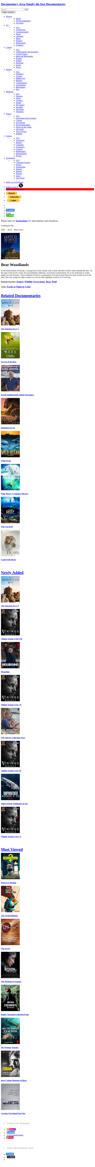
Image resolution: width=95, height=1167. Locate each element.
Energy (19, 165)
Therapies (20, 112)
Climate (19, 120)
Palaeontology (21, 154)
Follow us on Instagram (15, 189)
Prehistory (20, 74)
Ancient (19, 76)
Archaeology (21, 85)
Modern (19, 81)
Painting (19, 41)
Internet (19, 171)
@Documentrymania (15, 1135)
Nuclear (19, 174)
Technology (10, 158)
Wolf (54, 281)
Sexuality (19, 107)
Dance (18, 34)
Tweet (8, 213)
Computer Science (23, 162)
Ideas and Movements (24, 56)
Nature (8, 114)
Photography (21, 43)
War (17, 89)
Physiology (20, 105)
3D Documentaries (23, 21)
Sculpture (19, 45)
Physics (19, 156)
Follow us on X (12, 187)
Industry (19, 169)
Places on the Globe (23, 127)
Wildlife (19, 134)
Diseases (19, 96)
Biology (19, 143)
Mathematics (21, 151)
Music (18, 39)
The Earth (20, 129)
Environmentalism (23, 125)
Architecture (20, 30)
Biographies (20, 87)
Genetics (19, 100)
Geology (19, 149)
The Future (20, 178)
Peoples (19, 58)
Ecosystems (20, 123)
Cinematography (22, 32)
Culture (9, 47)
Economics (20, 147)
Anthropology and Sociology (27, 52)
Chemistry (20, 145)
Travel (18, 67)
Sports (18, 65)
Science (9, 136)
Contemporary (21, 83)
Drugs (18, 98)
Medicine (9, 92)
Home (18, 19)
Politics (19, 61)
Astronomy (20, 140)
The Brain (20, 109)
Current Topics (21, 54)
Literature (19, 36)
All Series (20, 23)
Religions (19, 63)
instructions (22, 221)
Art (7, 25)
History (9, 70)
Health (18, 103)
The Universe (21, 131)
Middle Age (20, 78)
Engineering (20, 167)
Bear (48, 281)
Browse (9, 16)
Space (18, 176)
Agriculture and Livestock (26, 118)
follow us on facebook (14, 182)
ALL (18, 27)
